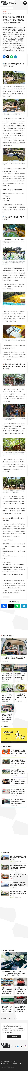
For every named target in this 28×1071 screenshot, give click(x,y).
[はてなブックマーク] (15, 56)
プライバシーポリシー (6, 1063)
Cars (6, 1018)
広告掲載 (13, 1061)
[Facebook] (4, 56)
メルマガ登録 (14, 1036)
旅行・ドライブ (6, 597)
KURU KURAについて (5, 1061)
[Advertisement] (14, 819)
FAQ (20, 1063)
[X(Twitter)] (21, 1046)
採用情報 (15, 1063)
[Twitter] (7, 56)
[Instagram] (25, 1046)
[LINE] (11, 56)
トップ (2, 1018)
